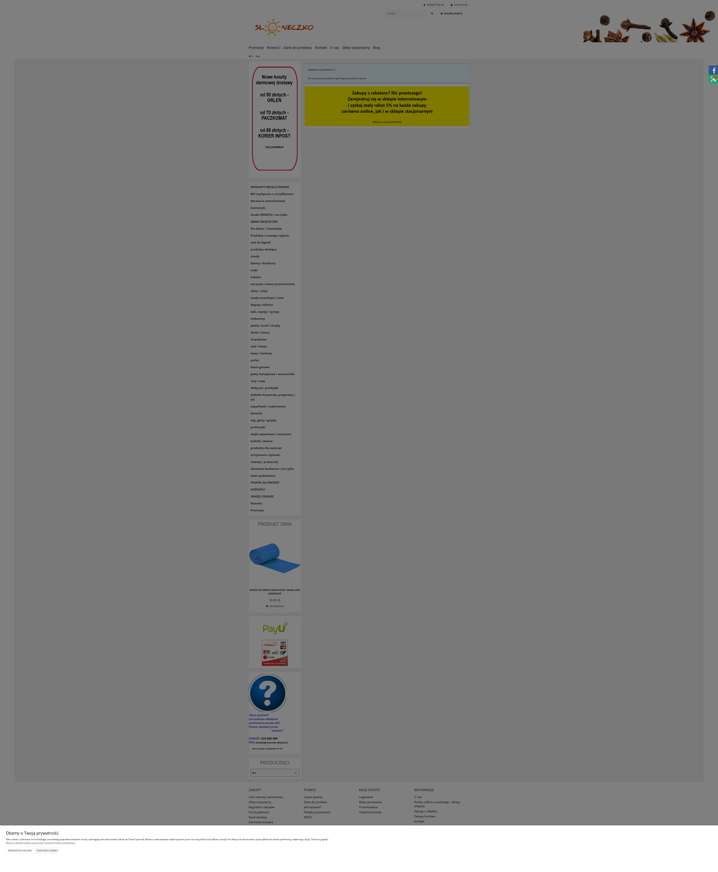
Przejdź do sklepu (20, 850)
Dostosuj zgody (47, 850)
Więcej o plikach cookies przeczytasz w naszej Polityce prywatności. (41, 842)
